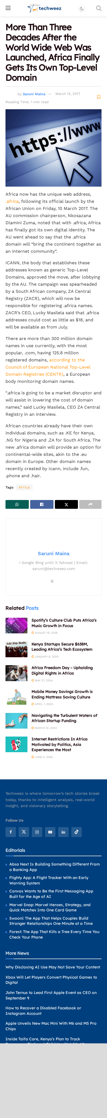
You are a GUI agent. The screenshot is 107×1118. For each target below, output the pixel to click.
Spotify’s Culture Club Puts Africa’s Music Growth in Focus (64, 623)
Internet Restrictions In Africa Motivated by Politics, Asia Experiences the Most (60, 744)
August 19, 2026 (46, 632)
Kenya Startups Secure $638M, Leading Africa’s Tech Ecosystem (62, 647)
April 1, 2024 (43, 704)
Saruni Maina (34, 94)
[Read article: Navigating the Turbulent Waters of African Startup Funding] (16, 721)
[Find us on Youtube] (50, 832)
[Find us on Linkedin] (63, 832)
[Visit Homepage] (44, 8)
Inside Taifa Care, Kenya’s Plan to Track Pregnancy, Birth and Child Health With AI (44, 1041)
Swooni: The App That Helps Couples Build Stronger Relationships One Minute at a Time (51, 921)
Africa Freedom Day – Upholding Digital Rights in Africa (62, 670)
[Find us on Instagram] (37, 832)
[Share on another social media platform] (90, 504)
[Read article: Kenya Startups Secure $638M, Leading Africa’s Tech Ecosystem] (16, 649)
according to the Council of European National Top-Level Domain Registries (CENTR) (47, 367)
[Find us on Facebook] (10, 832)
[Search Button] (99, 8)
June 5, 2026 (43, 757)
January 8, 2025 (46, 656)
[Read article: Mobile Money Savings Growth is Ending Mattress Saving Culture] (16, 697)
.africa (12, 201)
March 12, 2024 (45, 727)
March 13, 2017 (67, 94)
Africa (24, 487)
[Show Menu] (8, 8)
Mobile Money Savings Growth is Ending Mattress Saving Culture (62, 694)
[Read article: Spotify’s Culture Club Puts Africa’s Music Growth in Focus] (16, 625)
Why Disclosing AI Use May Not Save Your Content (52, 967)
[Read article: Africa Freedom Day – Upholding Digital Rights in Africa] (16, 673)
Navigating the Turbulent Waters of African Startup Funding (64, 718)
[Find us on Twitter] (24, 832)
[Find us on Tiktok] (76, 832)
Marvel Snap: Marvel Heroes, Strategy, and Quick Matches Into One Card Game (50, 907)
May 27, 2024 (43, 680)
